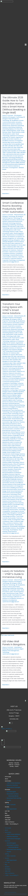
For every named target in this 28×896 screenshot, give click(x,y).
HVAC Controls (11, 804)
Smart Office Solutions (8, 499)
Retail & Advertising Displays (13, 476)
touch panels (12, 518)
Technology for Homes (17, 511)
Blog (6, 813)
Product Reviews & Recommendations (10, 471)
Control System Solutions (9, 257)
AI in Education (18, 129)
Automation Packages (13, 787)
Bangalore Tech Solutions (9, 349)
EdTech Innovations (8, 402)
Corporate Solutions (16, 258)
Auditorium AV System (8, 137)
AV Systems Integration (13, 237)
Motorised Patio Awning (14, 798)
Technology (20, 508)
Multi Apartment (12, 809)
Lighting (7, 802)
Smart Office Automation (15, 498)
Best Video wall (18, 152)
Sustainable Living (18, 504)
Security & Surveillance (16, 482)
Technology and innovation (10, 509)
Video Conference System (12, 524)
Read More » (5, 193)
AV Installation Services (11, 139)
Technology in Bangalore (9, 513)
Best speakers (14, 359)
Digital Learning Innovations (11, 397)
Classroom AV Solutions (9, 250)
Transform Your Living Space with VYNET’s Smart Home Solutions (12, 308)
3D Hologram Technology (15, 117)
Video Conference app (16, 521)
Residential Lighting (13, 476)
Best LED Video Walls (14, 147)
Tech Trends (13, 506)
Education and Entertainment (10, 403)
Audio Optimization (8, 334)
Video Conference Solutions (10, 523)
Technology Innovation (9, 516)
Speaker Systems (7, 504)
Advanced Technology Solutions (11, 223)
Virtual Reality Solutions (9, 528)
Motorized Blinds (13, 796)
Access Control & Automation (12, 121)
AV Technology (19, 238)
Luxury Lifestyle (6, 461)
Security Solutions (7, 484)
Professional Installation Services (11, 473)
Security (7, 807)
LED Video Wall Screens (13, 457)
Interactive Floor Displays (9, 450)
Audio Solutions (18, 334)
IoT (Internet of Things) (9, 455)
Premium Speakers (7, 469)
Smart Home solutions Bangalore (12, 492)
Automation (8, 781)
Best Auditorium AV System (10, 353)
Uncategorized (13, 167)
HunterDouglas (11, 791)
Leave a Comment (7, 115)
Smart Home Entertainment (15, 491)
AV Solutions (11, 236)
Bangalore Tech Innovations (16, 241)
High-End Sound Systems (9, 424)
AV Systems (18, 236)
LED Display (7, 817)
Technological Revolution (9, 508)
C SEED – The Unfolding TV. (11, 824)
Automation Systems (13, 139)
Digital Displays (18, 393)
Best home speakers (15, 144)
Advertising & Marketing (15, 127)
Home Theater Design (14, 434)
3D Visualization (14, 120)
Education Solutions (8, 405)
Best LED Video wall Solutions (16, 356)
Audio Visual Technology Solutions (11, 230)
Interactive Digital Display (9, 447)
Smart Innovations (14, 496)
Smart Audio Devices (19, 484)
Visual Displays (14, 530)
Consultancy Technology (9, 383)
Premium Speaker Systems (16, 467)
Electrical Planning (19, 405)
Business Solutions (14, 649)
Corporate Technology (9, 260)
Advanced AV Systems (9, 124)
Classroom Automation (9, 371)
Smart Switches (19, 503)
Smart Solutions (12, 501)
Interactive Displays (18, 449)
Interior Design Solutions (18, 454)
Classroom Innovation (14, 373)
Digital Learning (12, 397)
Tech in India (6, 506)
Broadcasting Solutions (16, 159)
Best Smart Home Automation (12, 148)
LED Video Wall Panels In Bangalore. (14, 643)
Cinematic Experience (14, 370)
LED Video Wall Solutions (12, 458)
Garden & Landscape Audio (15, 417)
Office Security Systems (9, 466)
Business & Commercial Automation (13, 163)
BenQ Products (6, 243)
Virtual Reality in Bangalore (17, 526)
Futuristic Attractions (12, 415)
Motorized (7, 789)
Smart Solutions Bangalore (12, 502)
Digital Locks (11, 400)
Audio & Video (18, 333)
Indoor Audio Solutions (14, 445)
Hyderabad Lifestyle (8, 440)
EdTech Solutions (19, 402)
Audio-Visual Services (8, 235)
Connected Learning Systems (11, 381)
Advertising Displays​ (8, 129)
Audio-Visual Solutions (14, 132)
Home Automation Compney (16, 427)
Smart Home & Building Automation (12, 487)
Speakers (7, 815)
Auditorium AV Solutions (16, 135)
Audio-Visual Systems (14, 595)
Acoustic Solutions (18, 324)
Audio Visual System (14, 338)
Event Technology (13, 413)
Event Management (15, 412)
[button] (25, 44)
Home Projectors (16, 432)
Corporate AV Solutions (9, 386)
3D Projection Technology (12, 218)
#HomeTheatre (18, 214)
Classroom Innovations (15, 252)
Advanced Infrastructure (15, 221)
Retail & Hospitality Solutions (14, 479)
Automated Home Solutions (15, 344)
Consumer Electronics (16, 255)
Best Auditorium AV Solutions (12, 352)
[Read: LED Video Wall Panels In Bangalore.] (7, 635)
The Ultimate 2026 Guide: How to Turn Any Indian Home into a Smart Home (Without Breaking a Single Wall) (13, 105)
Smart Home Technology (9, 494)
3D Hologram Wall (15, 319)
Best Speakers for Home (15, 151)
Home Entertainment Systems (13, 429)
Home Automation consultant (11, 429)
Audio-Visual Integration (9, 130)
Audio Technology (7, 336)
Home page (8, 776)
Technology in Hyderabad (14, 514)
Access (9, 800)
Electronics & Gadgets (8, 407)
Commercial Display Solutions (16, 378)
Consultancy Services (8, 253)
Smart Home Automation (9, 489)
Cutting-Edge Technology (17, 390)
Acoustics (18, 122)
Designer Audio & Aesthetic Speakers (13, 391)
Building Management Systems (11, 161)
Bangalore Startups (8, 240)
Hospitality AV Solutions (16, 439)
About (6, 779)
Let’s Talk (7, 811)
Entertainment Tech (8, 410)
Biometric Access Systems (15, 156)
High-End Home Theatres (17, 422)
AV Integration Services (13, 347)
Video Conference (9, 822)
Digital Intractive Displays (9, 395)
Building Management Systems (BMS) (13, 161)
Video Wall (7, 820)
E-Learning (19, 400)
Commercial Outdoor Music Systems (13, 380)
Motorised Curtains (13, 794)
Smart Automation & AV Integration (12, 486)
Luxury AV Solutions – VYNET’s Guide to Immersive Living (13, 574)
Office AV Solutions (18, 464)
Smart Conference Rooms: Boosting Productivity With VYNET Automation (13, 207)
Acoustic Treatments (8, 326)
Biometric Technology (8, 157)
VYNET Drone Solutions (13, 783)
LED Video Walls (19, 459)
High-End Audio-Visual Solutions (11, 418)
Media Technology (13, 462)
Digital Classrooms (7, 393)
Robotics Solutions (12, 785)
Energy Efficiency (13, 408)
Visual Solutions (12, 531)
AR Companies (12, 590)
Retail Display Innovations (9, 481)
